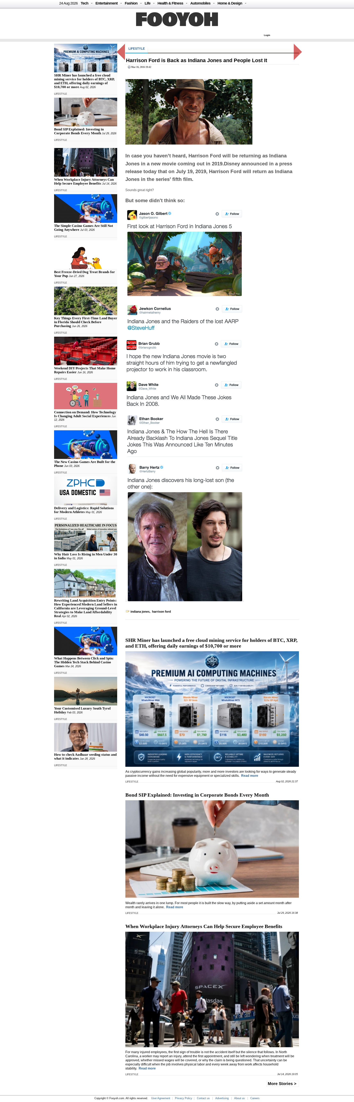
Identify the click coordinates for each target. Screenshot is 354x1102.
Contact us (203, 1098)
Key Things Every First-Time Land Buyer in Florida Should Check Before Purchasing (85, 322)
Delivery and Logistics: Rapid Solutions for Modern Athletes (84, 510)
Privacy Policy (183, 1098)
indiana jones (140, 611)
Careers (255, 1098)
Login (267, 35)
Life (147, 3)
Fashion (131, 3)
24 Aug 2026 (68, 3)
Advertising (222, 1098)
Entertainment (106, 3)
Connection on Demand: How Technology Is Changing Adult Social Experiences (85, 414)
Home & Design (230, 3)
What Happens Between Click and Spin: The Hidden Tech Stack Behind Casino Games (84, 662)
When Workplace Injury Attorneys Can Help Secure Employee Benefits (84, 181)
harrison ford (161, 611)
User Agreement (160, 1098)
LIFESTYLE (60, 93)
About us (239, 1098)
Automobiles (200, 3)
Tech (84, 3)
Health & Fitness (170, 3)
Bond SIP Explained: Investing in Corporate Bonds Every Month (79, 131)
